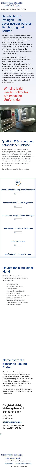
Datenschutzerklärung (23, 464)
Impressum (9, 464)
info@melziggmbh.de (12, 422)
